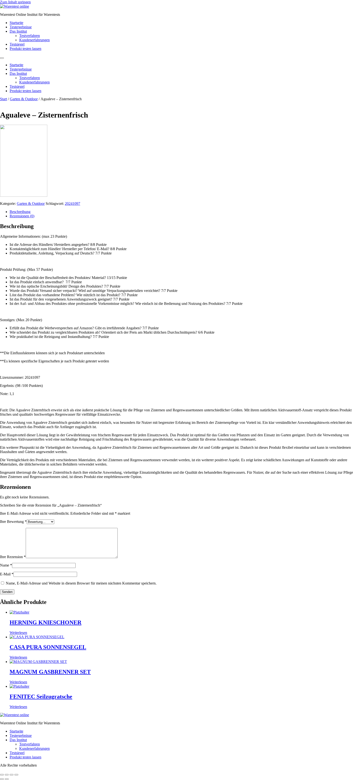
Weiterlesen (18, 633)
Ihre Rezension (13, 557)
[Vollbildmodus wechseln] (7, 774)
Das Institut (18, 31)
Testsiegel (17, 44)
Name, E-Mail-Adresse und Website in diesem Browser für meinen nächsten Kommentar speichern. (81, 583)
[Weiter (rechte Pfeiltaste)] (7, 779)
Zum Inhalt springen (15, 2)
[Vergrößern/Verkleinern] (2, 774)
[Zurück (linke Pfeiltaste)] (2, 779)
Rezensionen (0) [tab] (22, 216)
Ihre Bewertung (13, 522)
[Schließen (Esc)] (16, 774)
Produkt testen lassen (25, 49)
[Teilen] (11, 774)
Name (6, 565)
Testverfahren (29, 36)
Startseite (16, 23)
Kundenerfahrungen (34, 40)
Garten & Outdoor (24, 99)
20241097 (72, 203)
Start (3, 99)
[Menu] (2, 58)
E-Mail (6, 574)
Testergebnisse (21, 27)
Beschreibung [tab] (20, 212)
